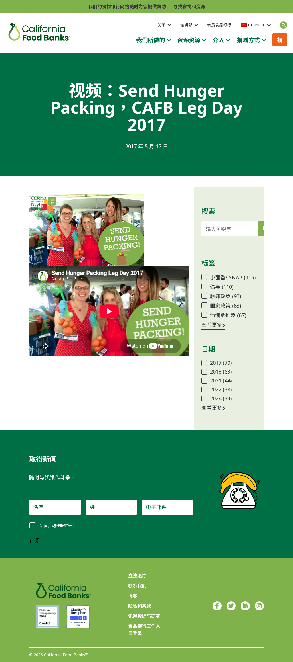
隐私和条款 (139, 606)
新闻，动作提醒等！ (58, 525)
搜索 (283, 25)
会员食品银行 (219, 25)
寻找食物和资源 (189, 6)
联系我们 (137, 586)
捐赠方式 (248, 40)
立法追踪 (137, 576)
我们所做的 (150, 40)
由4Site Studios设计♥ (243, 655)
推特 (231, 605)
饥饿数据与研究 (144, 616)
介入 (218, 40)
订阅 (34, 541)
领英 (245, 605)
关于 (161, 25)
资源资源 (188, 40)
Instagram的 (259, 605)
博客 (132, 596)
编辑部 (186, 25)
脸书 (217, 605)
